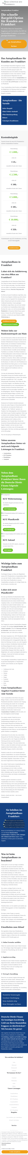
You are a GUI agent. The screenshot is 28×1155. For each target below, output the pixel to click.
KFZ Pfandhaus (7, 455)
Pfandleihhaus (7, 457)
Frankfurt (14, 1078)
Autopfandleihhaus (14, 1104)
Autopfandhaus (7, 453)
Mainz (14, 1086)
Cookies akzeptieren (14, 1151)
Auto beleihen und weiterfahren (14, 1117)
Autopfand (9, 79)
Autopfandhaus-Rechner (16, 44)
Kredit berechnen (14, 247)
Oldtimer (14, 1070)
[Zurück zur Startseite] (14, 3)
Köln (14, 1083)
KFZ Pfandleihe (14, 1110)
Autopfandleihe (14, 1101)
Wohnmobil (14, 1068)
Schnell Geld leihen (14, 1120)
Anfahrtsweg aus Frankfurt (10, 324)
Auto (14, 1062)
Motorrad (14, 1065)
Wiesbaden (14, 1080)
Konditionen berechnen (9, 321)
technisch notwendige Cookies (8, 1148)
